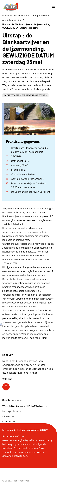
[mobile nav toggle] (52, 6)
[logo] (10, 6)
